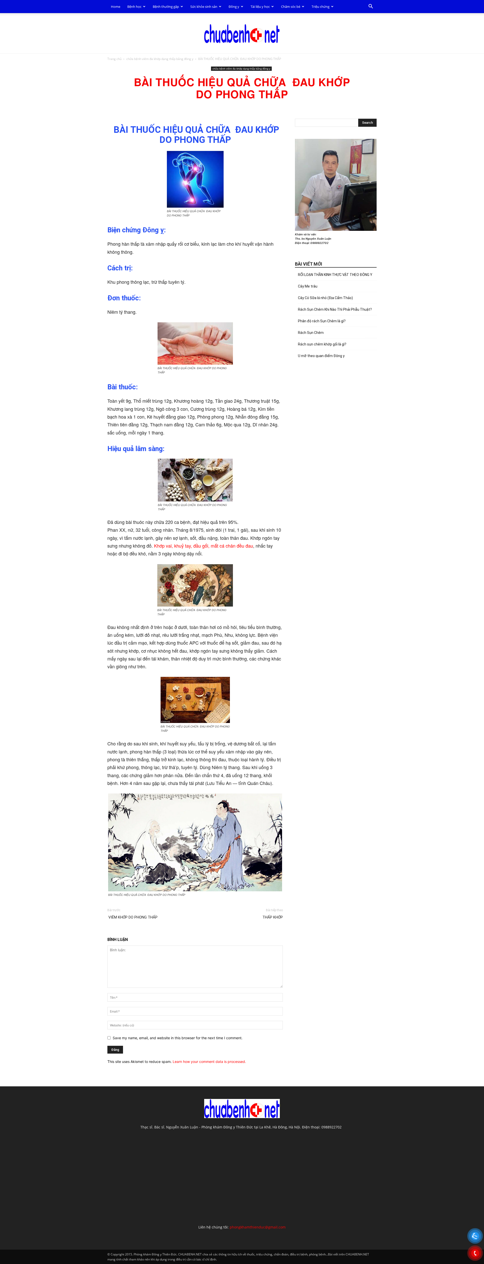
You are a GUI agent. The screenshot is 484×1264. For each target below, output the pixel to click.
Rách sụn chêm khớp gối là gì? (322, 344)
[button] (371, 7)
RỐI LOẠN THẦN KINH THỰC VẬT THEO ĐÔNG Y (335, 275)
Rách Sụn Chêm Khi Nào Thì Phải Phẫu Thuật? (335, 309)
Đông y (234, 6)
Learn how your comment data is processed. (209, 1061)
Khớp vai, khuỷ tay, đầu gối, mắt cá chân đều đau (203, 545)
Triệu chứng (320, 6)
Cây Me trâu (307, 286)
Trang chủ (114, 59)
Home (115, 6)
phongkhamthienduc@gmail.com (258, 1227)
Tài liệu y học (260, 6)
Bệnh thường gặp (166, 6)
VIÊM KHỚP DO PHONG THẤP (132, 917)
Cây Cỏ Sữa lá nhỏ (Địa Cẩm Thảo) (325, 298)
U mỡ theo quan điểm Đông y (321, 356)
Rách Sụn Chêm (311, 333)
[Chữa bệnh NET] (242, 33)
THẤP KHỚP (272, 917)
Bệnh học (134, 6)
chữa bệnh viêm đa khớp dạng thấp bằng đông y (159, 59)
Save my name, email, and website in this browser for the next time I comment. (178, 1038)
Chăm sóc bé (290, 6)
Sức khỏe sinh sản (203, 6)
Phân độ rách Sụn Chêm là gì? (322, 321)
